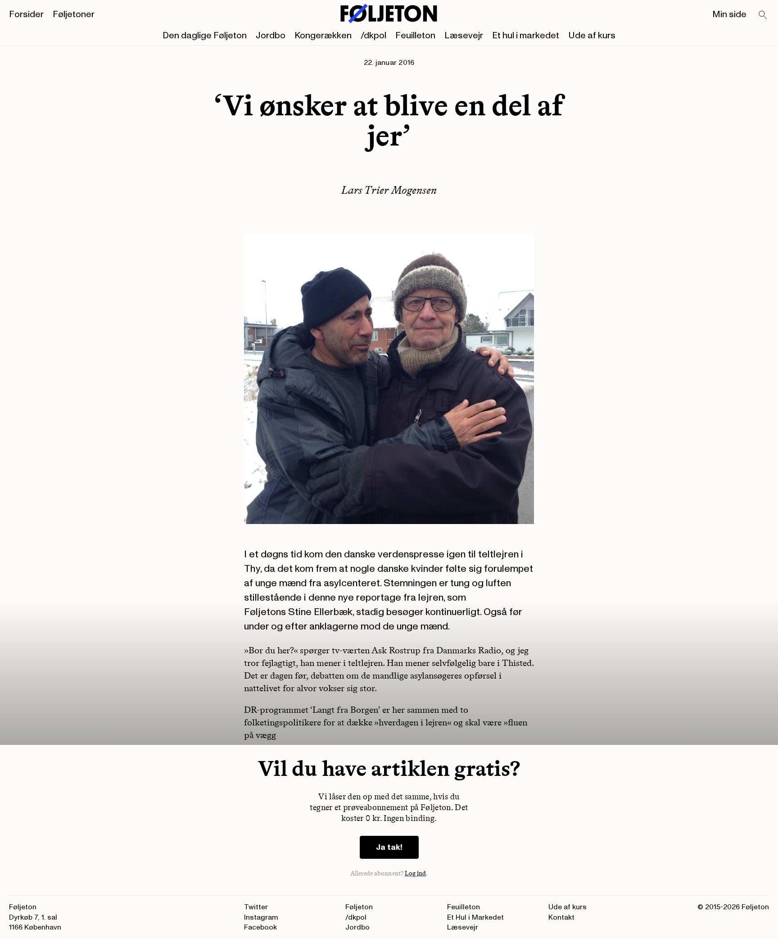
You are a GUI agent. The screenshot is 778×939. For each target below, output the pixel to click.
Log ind (415, 873)
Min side (729, 14)
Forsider (26, 14)
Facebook (260, 927)
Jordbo (270, 35)
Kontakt (561, 917)
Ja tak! (389, 847)
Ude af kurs (591, 35)
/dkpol (373, 35)
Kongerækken (323, 35)
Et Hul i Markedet (475, 917)
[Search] (763, 15)
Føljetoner (74, 14)
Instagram (261, 917)
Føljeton (359, 907)
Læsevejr (463, 35)
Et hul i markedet (525, 35)
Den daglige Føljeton (205, 35)
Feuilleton (415, 35)
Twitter (256, 907)
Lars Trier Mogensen (389, 189)
